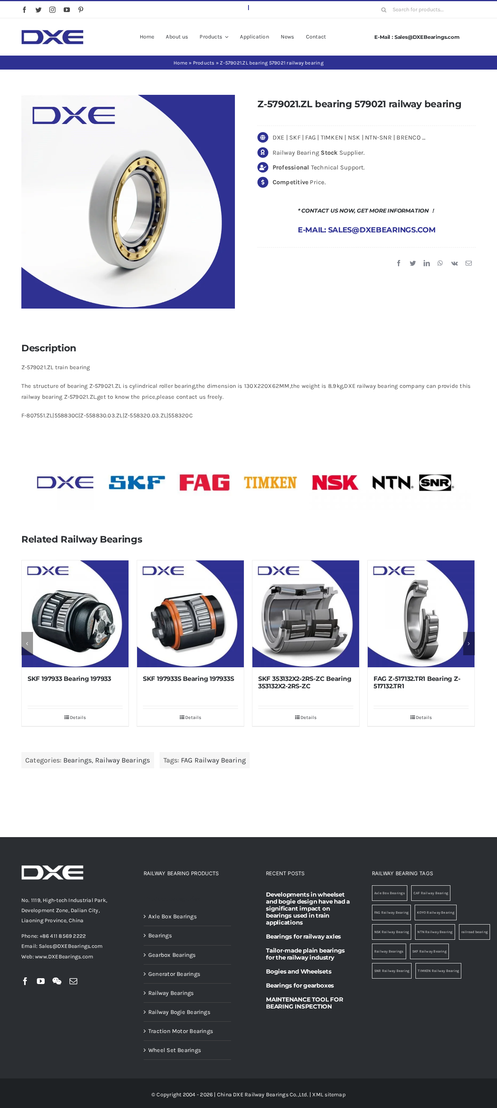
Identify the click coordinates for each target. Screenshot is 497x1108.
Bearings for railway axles (303, 936)
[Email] (469, 263)
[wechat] (56, 981)
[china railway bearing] (52, 32)
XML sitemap (328, 1094)
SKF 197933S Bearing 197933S (73, 678)
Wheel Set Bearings (174, 1050)
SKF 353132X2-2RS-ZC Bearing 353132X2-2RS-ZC (189, 682)
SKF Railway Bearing (429, 951)
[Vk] (454, 263)
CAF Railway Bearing (431, 893)
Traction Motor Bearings (180, 1031)
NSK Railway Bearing (391, 932)
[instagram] (52, 10)
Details (78, 717)
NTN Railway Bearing (434, 932)
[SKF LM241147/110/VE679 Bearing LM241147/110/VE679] (421, 613)
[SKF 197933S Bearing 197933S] (75, 613)
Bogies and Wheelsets (299, 971)
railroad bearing (474, 932)
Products (204, 63)
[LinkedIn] (427, 263)
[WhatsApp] (440, 263)
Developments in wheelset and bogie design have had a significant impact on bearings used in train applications (308, 908)
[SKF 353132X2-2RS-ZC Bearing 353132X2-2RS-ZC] (190, 613)
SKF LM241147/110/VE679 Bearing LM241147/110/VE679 (418, 682)
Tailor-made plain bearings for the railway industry (305, 954)
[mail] (73, 981)
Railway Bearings (122, 760)
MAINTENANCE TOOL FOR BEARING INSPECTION (304, 1003)
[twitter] (38, 10)
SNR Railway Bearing (391, 971)
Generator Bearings (174, 973)
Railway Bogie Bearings (179, 1012)
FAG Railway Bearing (213, 760)
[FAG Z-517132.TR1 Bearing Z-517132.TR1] (305, 613)
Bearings (77, 760)
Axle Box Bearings (172, 916)
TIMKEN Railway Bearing (438, 971)
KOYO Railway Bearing (435, 912)
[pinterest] (81, 10)
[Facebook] (399, 263)
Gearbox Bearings (172, 954)
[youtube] (67, 10)
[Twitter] (413, 263)
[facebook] (24, 10)
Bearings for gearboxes (300, 985)
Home (181, 63)
